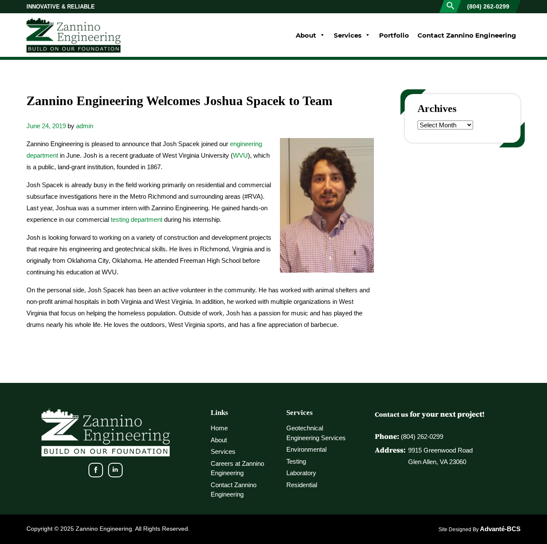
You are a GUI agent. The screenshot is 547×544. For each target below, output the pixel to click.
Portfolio (394, 35)
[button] (450, 5)
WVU (240, 155)
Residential (301, 484)
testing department (136, 219)
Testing (296, 461)
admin (84, 125)
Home (219, 428)
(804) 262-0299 (488, 6)
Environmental (306, 449)
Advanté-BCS (500, 528)
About (306, 35)
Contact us (391, 414)
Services (348, 35)
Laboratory (301, 472)
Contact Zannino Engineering (467, 35)
